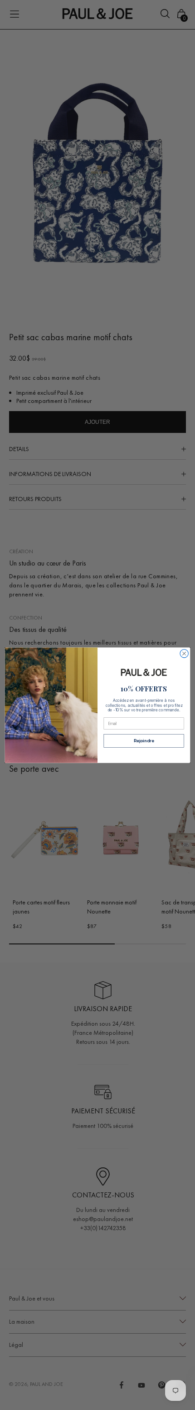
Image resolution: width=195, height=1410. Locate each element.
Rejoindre (144, 740)
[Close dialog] (184, 653)
